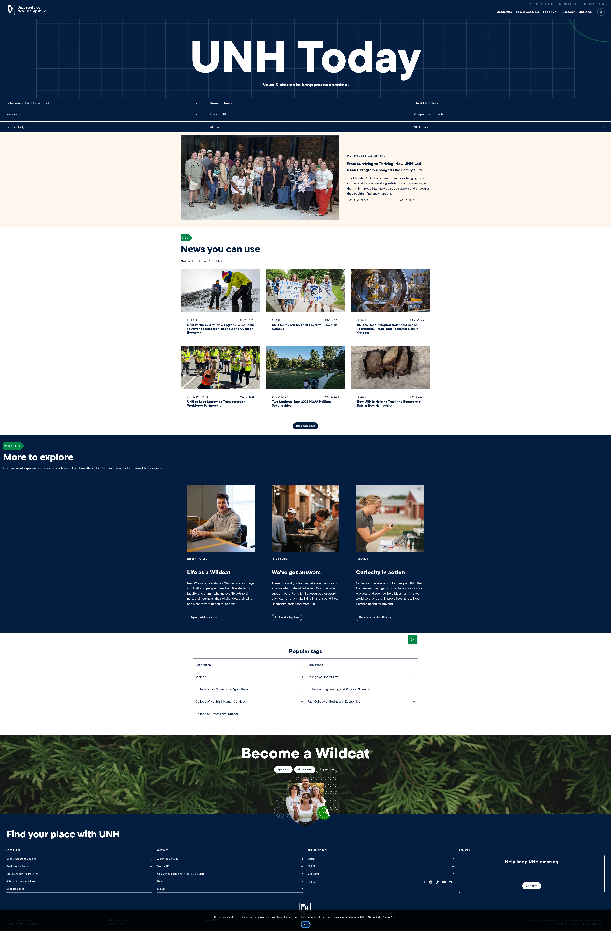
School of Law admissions (20, 881)
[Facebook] (432, 882)
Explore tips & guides (287, 617)
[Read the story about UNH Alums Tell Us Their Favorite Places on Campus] (305, 290)
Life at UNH (551, 12)
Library (311, 859)
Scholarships (280, 396)
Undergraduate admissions (21, 859)
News (160, 881)
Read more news (305, 426)
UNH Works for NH (198, 396)
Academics (504, 12)
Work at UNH (164, 866)
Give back (532, 886)
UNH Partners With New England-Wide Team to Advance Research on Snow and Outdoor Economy (220, 328)
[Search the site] (601, 11)
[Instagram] (425, 882)
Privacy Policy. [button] (389, 917)
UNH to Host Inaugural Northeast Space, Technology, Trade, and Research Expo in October (387, 328)
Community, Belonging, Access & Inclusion (181, 874)
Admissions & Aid (527, 12)
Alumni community (167, 859)
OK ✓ (305, 924)
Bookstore (313, 874)
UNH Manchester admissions (22, 874)
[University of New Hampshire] (29, 9)
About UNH (586, 12)
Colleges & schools (17, 889)
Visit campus (305, 769)
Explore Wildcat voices (203, 617)
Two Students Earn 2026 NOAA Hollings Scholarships (301, 403)
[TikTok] (438, 882)
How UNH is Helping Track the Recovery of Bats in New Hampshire (389, 403)
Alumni (276, 320)
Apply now (283, 769)
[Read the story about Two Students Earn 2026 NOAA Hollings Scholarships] (305, 367)
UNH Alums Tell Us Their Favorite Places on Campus (304, 326)
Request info (326, 769)
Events (161, 889)
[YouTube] (444, 882)
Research (568, 12)
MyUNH (312, 866)
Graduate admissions (18, 866)
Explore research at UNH (373, 617)
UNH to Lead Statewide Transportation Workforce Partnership (216, 403)
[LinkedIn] (451, 882)
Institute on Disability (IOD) (367, 155)
